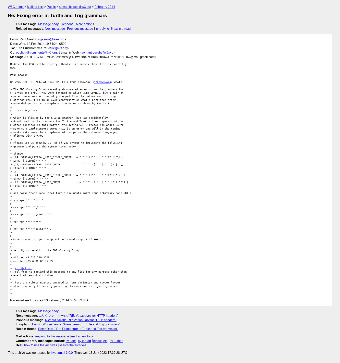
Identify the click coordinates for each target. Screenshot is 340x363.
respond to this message (52, 336)
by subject (100, 341)
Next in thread (121, 28)
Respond (67, 24)
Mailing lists (35, 6)
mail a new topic (82, 336)
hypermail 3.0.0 (62, 352)
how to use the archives (40, 345)
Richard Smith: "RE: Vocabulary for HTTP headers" (80, 320)
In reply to (102, 28)
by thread (84, 341)
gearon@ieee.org (52, 39)
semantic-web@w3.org (75, 6)
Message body (48, 24)
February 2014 (104, 6)
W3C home (16, 6)
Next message (55, 28)
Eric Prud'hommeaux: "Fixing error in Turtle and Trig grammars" (76, 324)
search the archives (72, 345)
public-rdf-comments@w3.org (36, 52)
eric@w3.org (58, 48)
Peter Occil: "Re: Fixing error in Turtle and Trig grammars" (78, 329)
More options (85, 24)
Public (51, 6)
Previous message (80, 28)
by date (71, 341)
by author (116, 341)
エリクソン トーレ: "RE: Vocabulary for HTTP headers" (78, 315)
